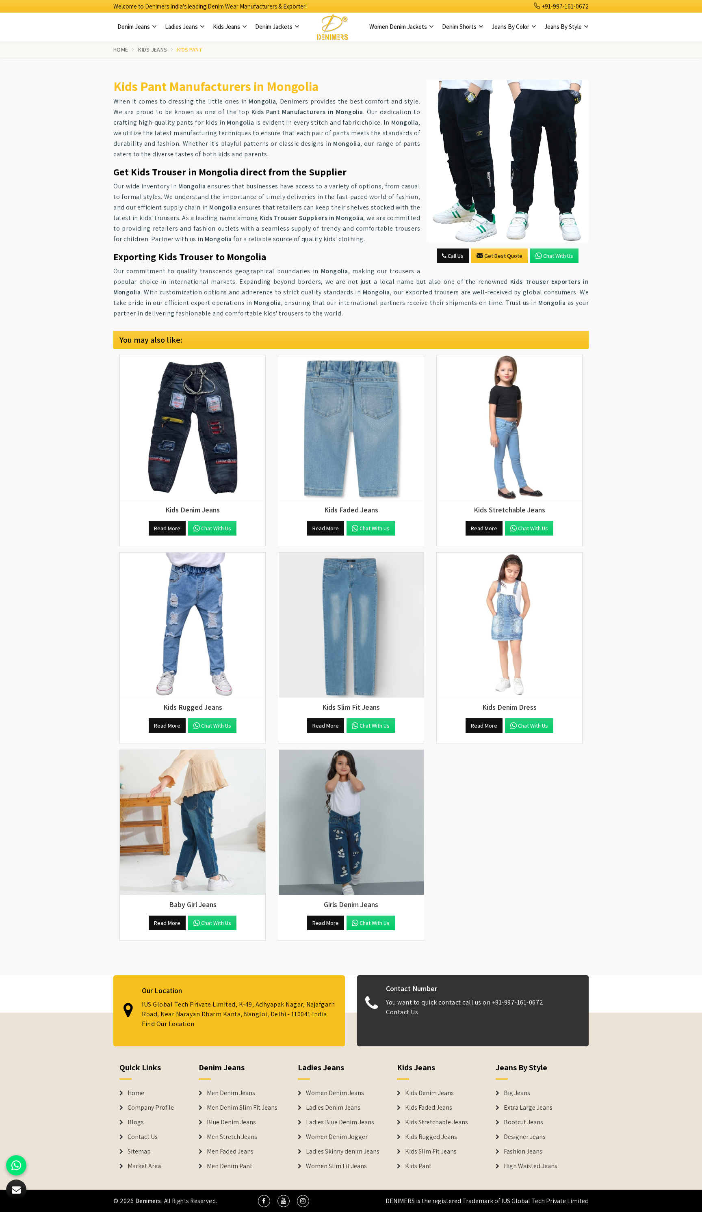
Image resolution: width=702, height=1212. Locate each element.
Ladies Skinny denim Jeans (342, 1151)
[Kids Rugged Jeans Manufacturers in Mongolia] (192, 625)
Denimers (148, 1201)
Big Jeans (517, 1093)
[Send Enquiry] (507, 161)
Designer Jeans (525, 1137)
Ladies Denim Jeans (333, 1107)
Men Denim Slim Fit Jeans (242, 1107)
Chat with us (558, 255)
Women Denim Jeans (335, 1093)
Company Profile (151, 1107)
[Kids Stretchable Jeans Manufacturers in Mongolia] (509, 428)
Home (120, 49)
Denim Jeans (134, 26)
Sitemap (139, 1151)
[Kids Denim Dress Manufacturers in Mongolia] (509, 625)
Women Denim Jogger (337, 1137)
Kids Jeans (227, 26)
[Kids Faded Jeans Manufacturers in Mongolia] (351, 428)
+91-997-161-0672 (565, 6)
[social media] (264, 1201)
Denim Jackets (274, 26)
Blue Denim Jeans (231, 1122)
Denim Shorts (460, 26)
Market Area (144, 1166)
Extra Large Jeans (528, 1107)
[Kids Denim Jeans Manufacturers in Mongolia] (192, 428)
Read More (167, 528)
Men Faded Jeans (230, 1151)
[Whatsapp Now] (16, 1165)
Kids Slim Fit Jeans (431, 1151)
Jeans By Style (563, 26)
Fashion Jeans (523, 1151)
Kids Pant (418, 1166)
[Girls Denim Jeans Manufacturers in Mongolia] (351, 822)
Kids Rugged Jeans (431, 1137)
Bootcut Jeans (523, 1122)
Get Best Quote (503, 255)
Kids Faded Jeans (428, 1107)
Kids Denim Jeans (429, 1093)
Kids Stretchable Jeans (436, 1122)
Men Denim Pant (229, 1166)
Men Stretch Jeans (232, 1137)
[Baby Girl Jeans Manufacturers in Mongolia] (192, 822)
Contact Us (402, 1012)
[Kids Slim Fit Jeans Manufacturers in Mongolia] (351, 625)
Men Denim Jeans (231, 1093)
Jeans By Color (511, 26)
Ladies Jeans (182, 26)
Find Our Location (168, 1024)
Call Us (455, 255)
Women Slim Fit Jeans (336, 1166)
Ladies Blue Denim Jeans (340, 1122)
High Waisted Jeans (530, 1166)
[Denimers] (332, 26)
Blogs (136, 1122)
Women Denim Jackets (398, 26)
